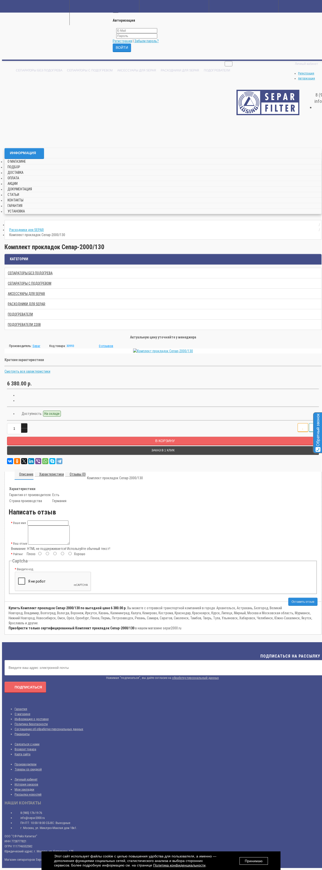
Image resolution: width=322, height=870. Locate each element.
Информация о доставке (32, 719)
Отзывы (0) (78, 474)
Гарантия (15, 206)
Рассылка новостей (28, 794)
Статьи (13, 195)
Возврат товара (25, 749)
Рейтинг (18, 554)
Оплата (13, 178)
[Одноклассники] (17, 461)
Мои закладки (24, 789)
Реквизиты (22, 734)
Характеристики (51, 474)
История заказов (26, 784)
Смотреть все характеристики (27, 371)
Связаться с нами (27, 744)
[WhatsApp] (45, 461)
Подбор (14, 167)
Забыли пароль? (146, 41)
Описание (26, 474)
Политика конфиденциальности (179, 865)
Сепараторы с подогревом (90, 70)
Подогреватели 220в (24, 325)
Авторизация (306, 78)
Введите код (25, 569)
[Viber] (38, 461)
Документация (20, 189)
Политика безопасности (31, 724)
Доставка (15, 172)
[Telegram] (59, 461)
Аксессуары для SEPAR (136, 70)
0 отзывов (106, 346)
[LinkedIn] (31, 461)
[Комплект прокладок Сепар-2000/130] (163, 351)
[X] (24, 461)
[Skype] (52, 461)
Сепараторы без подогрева (39, 70)
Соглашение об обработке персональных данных (49, 729)
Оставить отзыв (303, 601)
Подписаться (28, 687)
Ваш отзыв (20, 543)
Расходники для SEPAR (180, 70)
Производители (25, 764)
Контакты (15, 200)
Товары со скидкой (28, 769)
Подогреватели (217, 70)
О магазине (17, 161)
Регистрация (122, 41)
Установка (16, 211)
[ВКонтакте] (10, 461)
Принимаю (254, 861)
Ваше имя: (20, 523)
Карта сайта (22, 754)
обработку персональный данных (195, 678)
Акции (13, 184)
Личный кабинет (26, 779)
